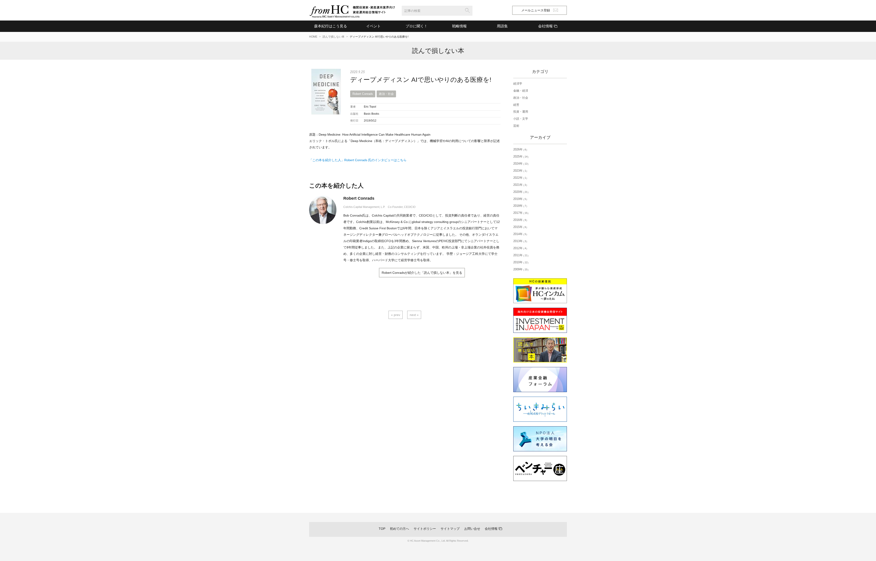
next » (414, 315)
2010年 (520, 262)
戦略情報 (459, 26)
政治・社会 (386, 94)
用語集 (502, 26)
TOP (382, 528)
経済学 (517, 83)
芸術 (516, 125)
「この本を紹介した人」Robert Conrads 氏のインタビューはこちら (358, 160)
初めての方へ (399, 528)
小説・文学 (520, 118)
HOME (313, 36)
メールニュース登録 (535, 10)
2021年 (519, 184)
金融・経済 (520, 90)
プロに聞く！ (417, 26)
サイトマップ (450, 528)
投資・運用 (520, 111)
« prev (395, 315)
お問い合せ (472, 528)
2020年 (520, 192)
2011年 (520, 255)
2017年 (520, 213)
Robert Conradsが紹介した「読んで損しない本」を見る (422, 272)
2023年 (519, 170)
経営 (516, 104)
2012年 (519, 248)
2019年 (519, 199)
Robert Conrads (362, 94)
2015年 (519, 227)
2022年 (519, 177)
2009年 (520, 269)
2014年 (519, 234)
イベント (373, 26)
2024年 (520, 163)
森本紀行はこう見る (330, 26)
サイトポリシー (425, 528)
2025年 (520, 156)
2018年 (519, 205)
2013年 (519, 241)
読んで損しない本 (333, 36)
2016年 (519, 220)
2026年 (519, 149)
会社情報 (491, 528)
